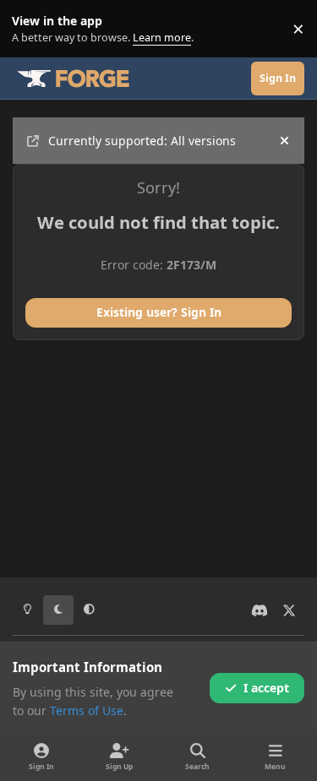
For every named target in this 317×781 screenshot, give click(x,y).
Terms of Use (86, 710)
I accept (266, 688)
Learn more (32, 29)
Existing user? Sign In (158, 312)
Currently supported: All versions (142, 141)
